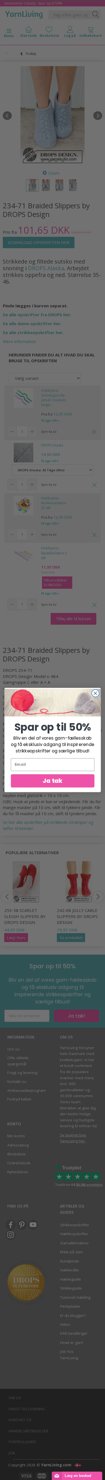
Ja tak (52, 780)
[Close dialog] (95, 693)
